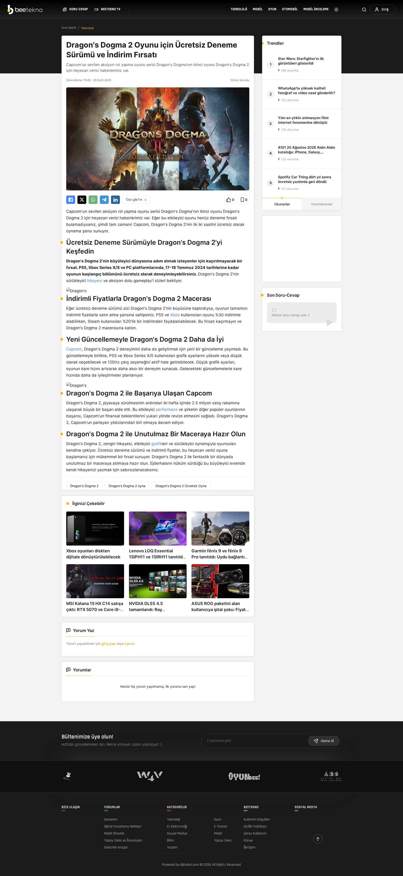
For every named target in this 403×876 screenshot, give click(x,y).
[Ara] (364, 9)
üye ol (129, 644)
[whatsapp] (93, 200)
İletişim (249, 847)
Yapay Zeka (222, 840)
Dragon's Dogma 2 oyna (127, 486)
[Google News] (136, 200)
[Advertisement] (301, 249)
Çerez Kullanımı (255, 833)
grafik (156, 443)
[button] (230, 200)
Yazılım (172, 847)
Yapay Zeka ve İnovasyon (123, 840)
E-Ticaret (220, 826)
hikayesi (94, 280)
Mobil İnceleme (316, 9)
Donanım (110, 819)
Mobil (258, 9)
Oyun (272, 9)
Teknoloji (239, 9)
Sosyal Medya (177, 833)
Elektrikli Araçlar (116, 847)
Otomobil (290, 9)
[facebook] (70, 200)
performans (166, 409)
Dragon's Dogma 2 (84, 486)
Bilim (170, 840)
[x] (81, 200)
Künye (248, 840)
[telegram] (104, 200)
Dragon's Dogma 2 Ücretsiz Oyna (181, 486)
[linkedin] (115, 200)
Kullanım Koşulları (257, 819)
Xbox (175, 315)
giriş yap (108, 644)
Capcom (74, 349)
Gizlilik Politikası (255, 826)
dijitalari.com (189, 864)
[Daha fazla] (336, 9)
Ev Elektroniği (177, 826)
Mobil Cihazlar (114, 833)
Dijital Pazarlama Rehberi (122, 826)
